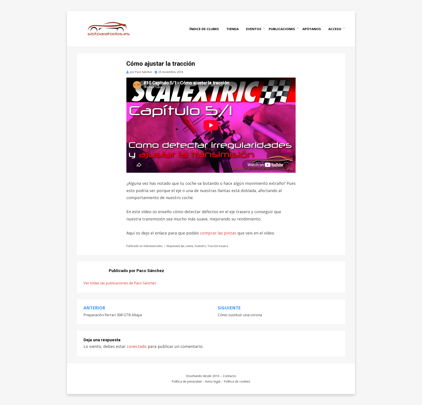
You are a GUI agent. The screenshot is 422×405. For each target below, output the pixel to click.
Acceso (334, 29)
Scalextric (200, 246)
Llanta (189, 246)
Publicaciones (282, 29)
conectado (137, 346)
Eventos (253, 29)
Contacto (229, 376)
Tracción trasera (217, 246)
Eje (182, 246)
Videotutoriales (152, 246)
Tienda (232, 29)
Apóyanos (311, 29)
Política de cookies (237, 381)
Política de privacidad (187, 381)
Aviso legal (212, 381)
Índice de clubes (204, 29)
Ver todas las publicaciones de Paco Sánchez (120, 283)
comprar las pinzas (218, 233)
